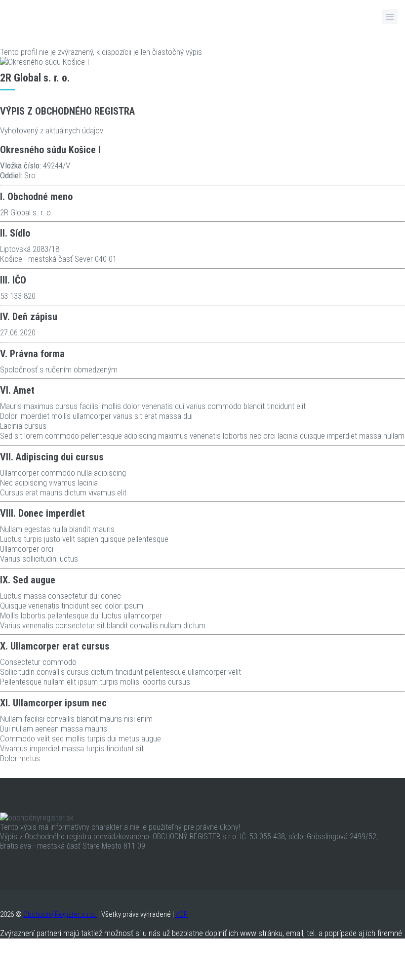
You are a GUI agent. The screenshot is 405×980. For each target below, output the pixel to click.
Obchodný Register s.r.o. (60, 914)
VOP (181, 914)
